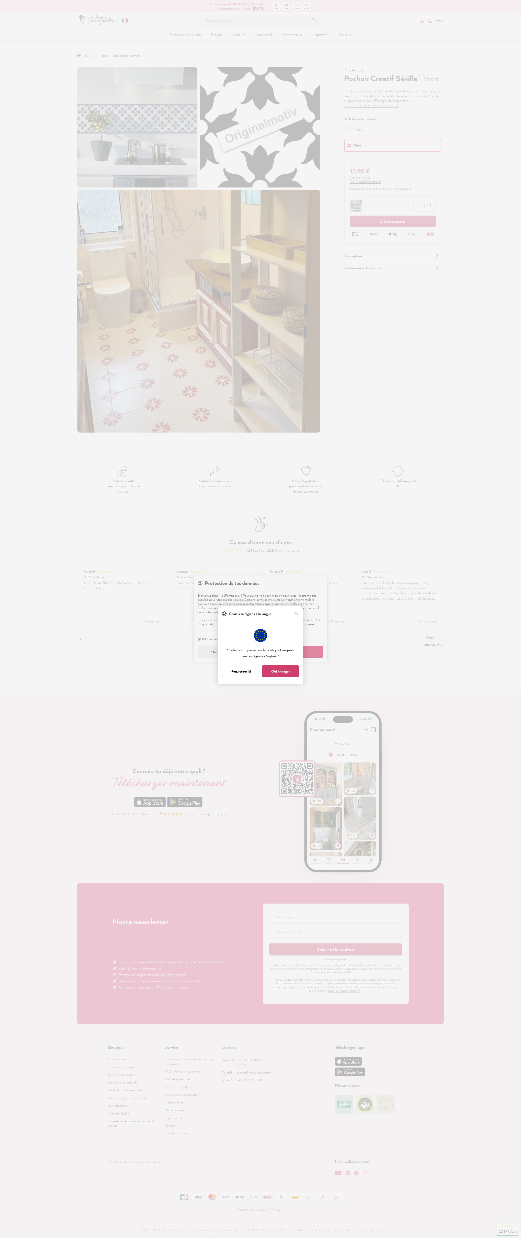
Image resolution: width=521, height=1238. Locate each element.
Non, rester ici (240, 671)
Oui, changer (280, 671)
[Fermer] (296, 613)
